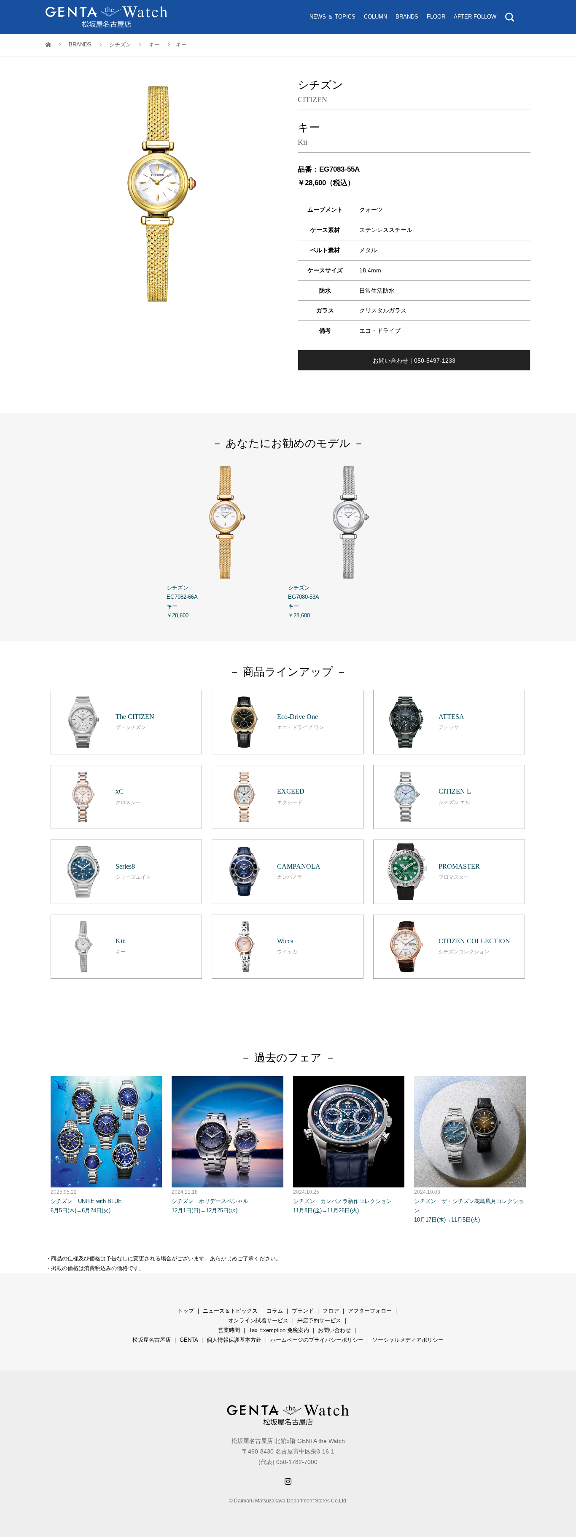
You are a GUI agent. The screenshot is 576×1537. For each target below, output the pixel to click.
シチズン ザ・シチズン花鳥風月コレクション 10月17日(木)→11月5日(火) (469, 1206)
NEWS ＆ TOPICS (332, 16)
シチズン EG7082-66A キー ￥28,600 (182, 601)
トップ (186, 1311)
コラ (271, 1311)
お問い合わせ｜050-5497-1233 (414, 360)
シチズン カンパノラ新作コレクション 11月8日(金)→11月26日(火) (342, 1201)
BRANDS (407, 16)
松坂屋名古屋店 (151, 1340)
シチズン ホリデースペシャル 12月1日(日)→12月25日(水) (210, 1201)
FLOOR (436, 16)
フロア (331, 1311)
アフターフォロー (370, 1311)
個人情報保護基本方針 (234, 1340)
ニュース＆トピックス (230, 1311)
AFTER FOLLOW (475, 16)
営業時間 (229, 1330)
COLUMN (375, 16)
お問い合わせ (334, 1330)
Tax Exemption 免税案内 (279, 1330)
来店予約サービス (319, 1320)
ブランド (303, 1311)
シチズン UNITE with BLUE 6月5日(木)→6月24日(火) (86, 1201)
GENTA (189, 1340)
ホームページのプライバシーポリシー (316, 1340)
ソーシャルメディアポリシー (408, 1340)
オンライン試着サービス (258, 1320)
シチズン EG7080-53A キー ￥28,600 (303, 601)
